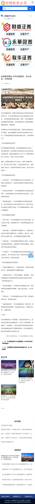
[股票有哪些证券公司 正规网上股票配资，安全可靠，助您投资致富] (8, 364)
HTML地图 (27, 500)
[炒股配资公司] (14, 3)
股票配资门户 (17, 496)
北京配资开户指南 (6, 425)
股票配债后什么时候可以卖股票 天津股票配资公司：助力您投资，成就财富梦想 (10, 457)
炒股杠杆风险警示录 (7, 442)
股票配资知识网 (21, 502)
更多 (30, 16)
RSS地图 (21, 500)
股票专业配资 (5, 496)
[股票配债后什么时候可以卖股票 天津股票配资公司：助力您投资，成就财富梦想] (27, 457)
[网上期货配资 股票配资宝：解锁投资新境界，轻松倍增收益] (26, 368)
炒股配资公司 (29, 496)
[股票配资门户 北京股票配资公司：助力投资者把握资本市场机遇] (8, 389)
